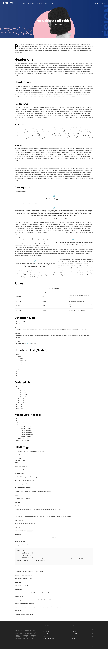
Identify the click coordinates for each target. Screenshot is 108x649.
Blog (46, 3)
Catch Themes (33, 646)
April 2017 (74, 631)
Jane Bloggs (19, 310)
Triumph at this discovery (48, 638)
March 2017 (74, 633)
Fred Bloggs (19, 306)
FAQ (47, 451)
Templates (39, 3)
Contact (51, 3)
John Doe (18, 296)
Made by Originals (47, 633)
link (28, 470)
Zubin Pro (8, 3)
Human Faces (46, 629)
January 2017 (74, 638)
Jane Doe (18, 301)
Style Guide (30, 3)
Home (24, 3)
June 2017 (74, 629)
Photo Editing (46, 631)
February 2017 (75, 636)
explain (29, 343)
